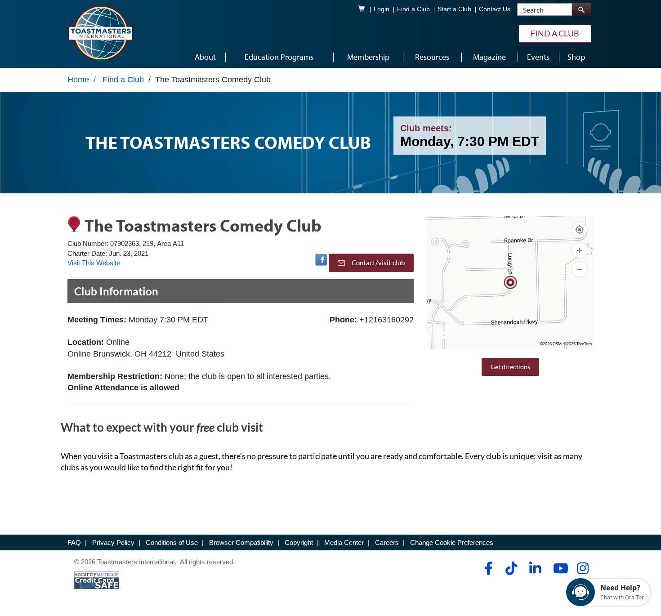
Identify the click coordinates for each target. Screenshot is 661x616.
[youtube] (559, 568)
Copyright (299, 542)
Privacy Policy (113, 542)
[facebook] (487, 568)
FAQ (74, 542)
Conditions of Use (172, 542)
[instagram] (582, 568)
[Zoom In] (579, 250)
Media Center (344, 542)
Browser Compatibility (241, 542)
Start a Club (454, 9)
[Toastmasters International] (99, 32)
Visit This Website (93, 263)
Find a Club (413, 9)
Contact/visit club (378, 263)
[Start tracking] (579, 230)
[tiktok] (511, 568)
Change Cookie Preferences (451, 542)
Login (381, 9)
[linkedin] (535, 568)
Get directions (510, 366)
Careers (387, 542)
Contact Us (494, 9)
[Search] (581, 9)
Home (78, 79)
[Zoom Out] (579, 269)
